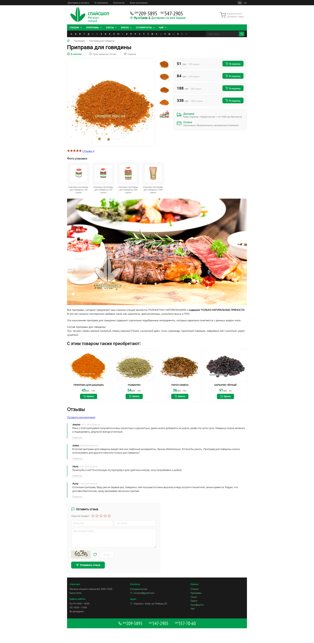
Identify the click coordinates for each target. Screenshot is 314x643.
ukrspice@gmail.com (144, 592)
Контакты (118, 2)
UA (245, 2)
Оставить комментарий (81, 417)
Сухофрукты (197, 604)
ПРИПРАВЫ (92, 27)
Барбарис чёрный (225, 385)
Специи (195, 588)
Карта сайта (75, 592)
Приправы (196, 592)
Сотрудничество (138, 588)
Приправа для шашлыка (88, 385)
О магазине (101, 2)
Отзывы (88, 151)
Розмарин (134, 385)
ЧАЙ (161, 27)
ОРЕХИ (125, 27)
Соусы (194, 596)
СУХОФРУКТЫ (144, 27)
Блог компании (139, 2)
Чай (192, 608)
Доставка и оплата (78, 2)
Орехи (194, 600)
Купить (90, 396)
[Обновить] (95, 554)
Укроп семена (180, 385)
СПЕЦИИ (74, 27)
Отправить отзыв (90, 565)
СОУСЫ (110, 27)
